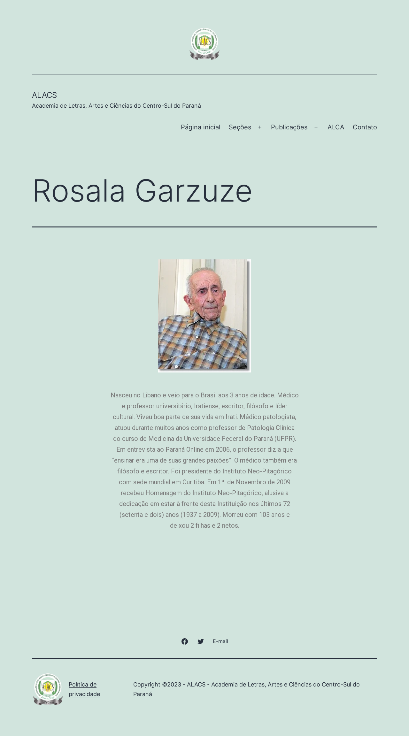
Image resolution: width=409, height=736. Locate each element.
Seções (240, 127)
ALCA (336, 127)
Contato (365, 127)
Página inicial (200, 127)
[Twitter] (201, 640)
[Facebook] (184, 640)
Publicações (289, 127)
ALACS (44, 95)
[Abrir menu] (260, 127)
